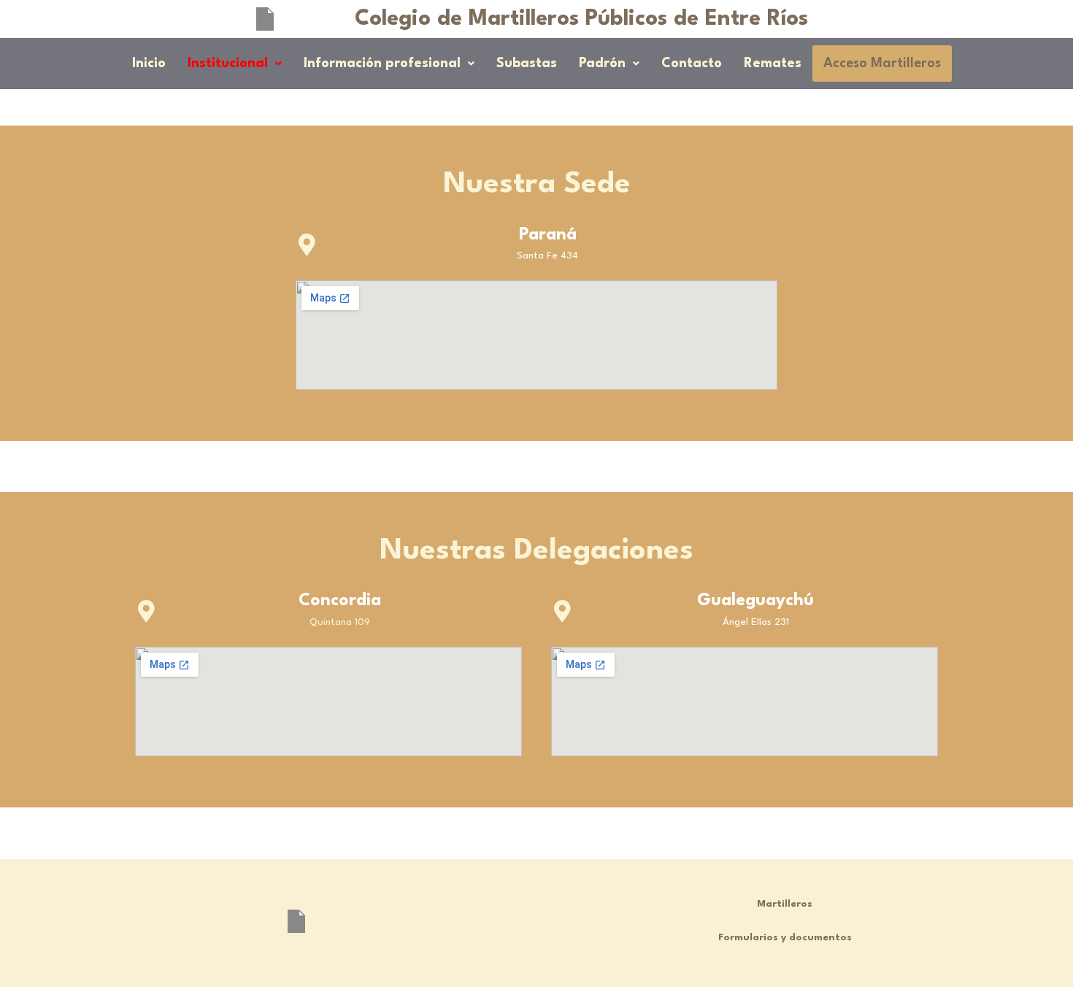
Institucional (228, 63)
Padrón (602, 63)
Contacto (691, 63)
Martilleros (784, 904)
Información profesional (382, 63)
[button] (235, 63)
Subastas (526, 63)
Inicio (149, 63)
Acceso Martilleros (882, 63)
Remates (772, 63)
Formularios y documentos (785, 937)
